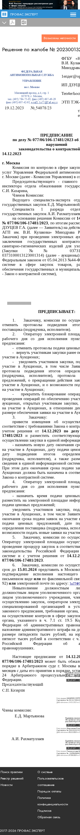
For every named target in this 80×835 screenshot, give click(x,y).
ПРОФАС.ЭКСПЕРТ (24, 14)
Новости (7, 785)
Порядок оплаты (49, 791)
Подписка (44, 810)
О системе (45, 772)
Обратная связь (49, 817)
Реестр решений (12, 778)
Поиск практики (12, 772)
